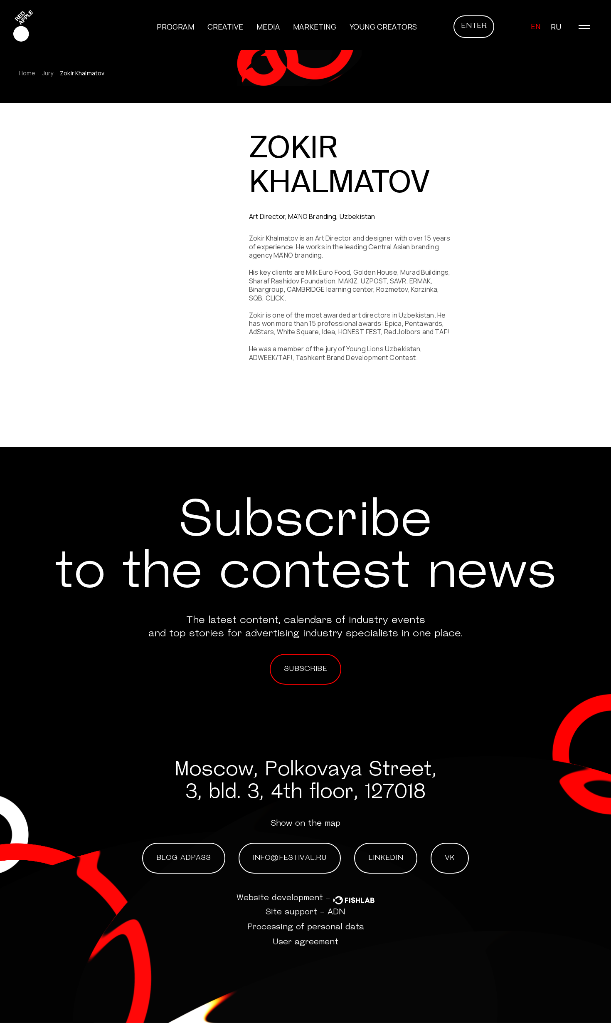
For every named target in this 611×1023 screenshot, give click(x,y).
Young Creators (383, 27)
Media (268, 27)
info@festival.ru (290, 858)
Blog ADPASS (183, 858)
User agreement (305, 942)
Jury (48, 73)
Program (175, 27)
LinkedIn (385, 858)
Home (27, 73)
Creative (225, 27)
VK (450, 858)
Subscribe (305, 669)
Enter (474, 26)
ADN (336, 912)
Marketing (314, 27)
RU (556, 27)
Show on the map (305, 823)
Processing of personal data (305, 927)
